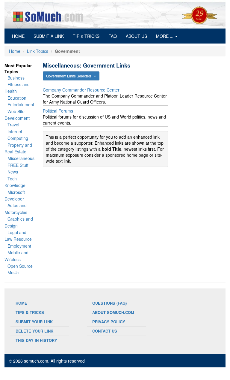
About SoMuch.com (113, 312)
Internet (14, 131)
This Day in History (36, 340)
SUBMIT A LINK (49, 36)
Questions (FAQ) (109, 303)
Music (13, 273)
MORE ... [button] (165, 36)
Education (16, 98)
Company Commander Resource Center (81, 90)
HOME (20, 36)
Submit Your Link (34, 321)
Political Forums (58, 111)
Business (16, 78)
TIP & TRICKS (86, 36)
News (12, 172)
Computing (17, 138)
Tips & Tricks (30, 312)
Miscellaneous (20, 158)
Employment (19, 246)
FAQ (112, 36)
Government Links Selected (70, 75)
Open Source (20, 266)
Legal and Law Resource (18, 235)
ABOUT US (136, 36)
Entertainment (20, 104)
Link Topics (37, 51)
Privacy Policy (108, 321)
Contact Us (104, 331)
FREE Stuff (17, 165)
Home (14, 51)
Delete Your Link (34, 331)
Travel (13, 125)
